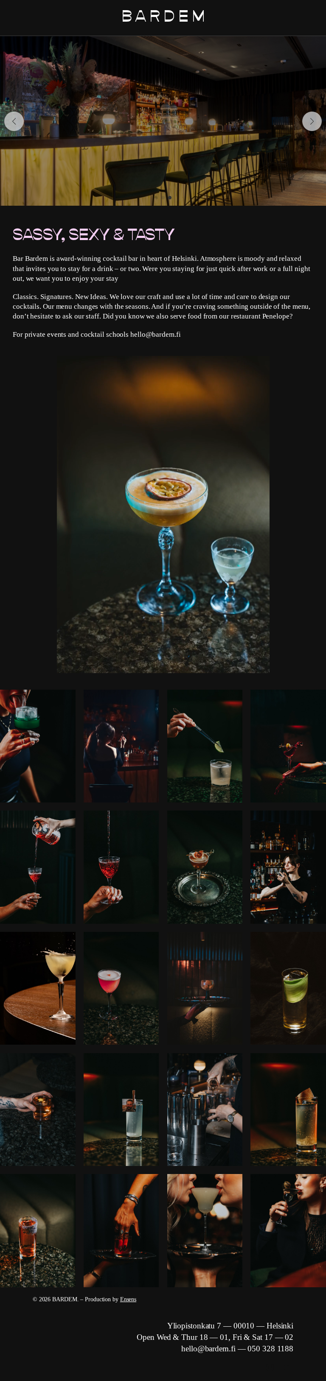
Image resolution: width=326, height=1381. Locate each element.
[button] (14, 121)
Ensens (128, 1299)
